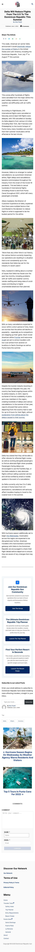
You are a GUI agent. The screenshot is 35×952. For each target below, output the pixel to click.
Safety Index (9, 906)
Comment (6, 810)
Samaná (8, 932)
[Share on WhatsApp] (19, 39)
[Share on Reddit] (16, 39)
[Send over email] (12, 39)
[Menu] (2, 4)
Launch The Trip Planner (17, 638)
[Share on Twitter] (9, 39)
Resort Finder (9, 916)
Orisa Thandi (18, 22)
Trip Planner (9, 910)
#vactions (20, 721)
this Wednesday (12, 536)
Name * (7, 832)
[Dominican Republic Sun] (17, 4)
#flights (12, 721)
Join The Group (17, 608)
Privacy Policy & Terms (11, 882)
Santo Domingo (10, 922)
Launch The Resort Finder (17, 670)
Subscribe (28, 702)
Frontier (17, 337)
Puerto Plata (9, 926)
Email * (7, 840)
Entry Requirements (11, 913)
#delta (4, 721)
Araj (3, 340)
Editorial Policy (9, 887)
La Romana (9, 929)
